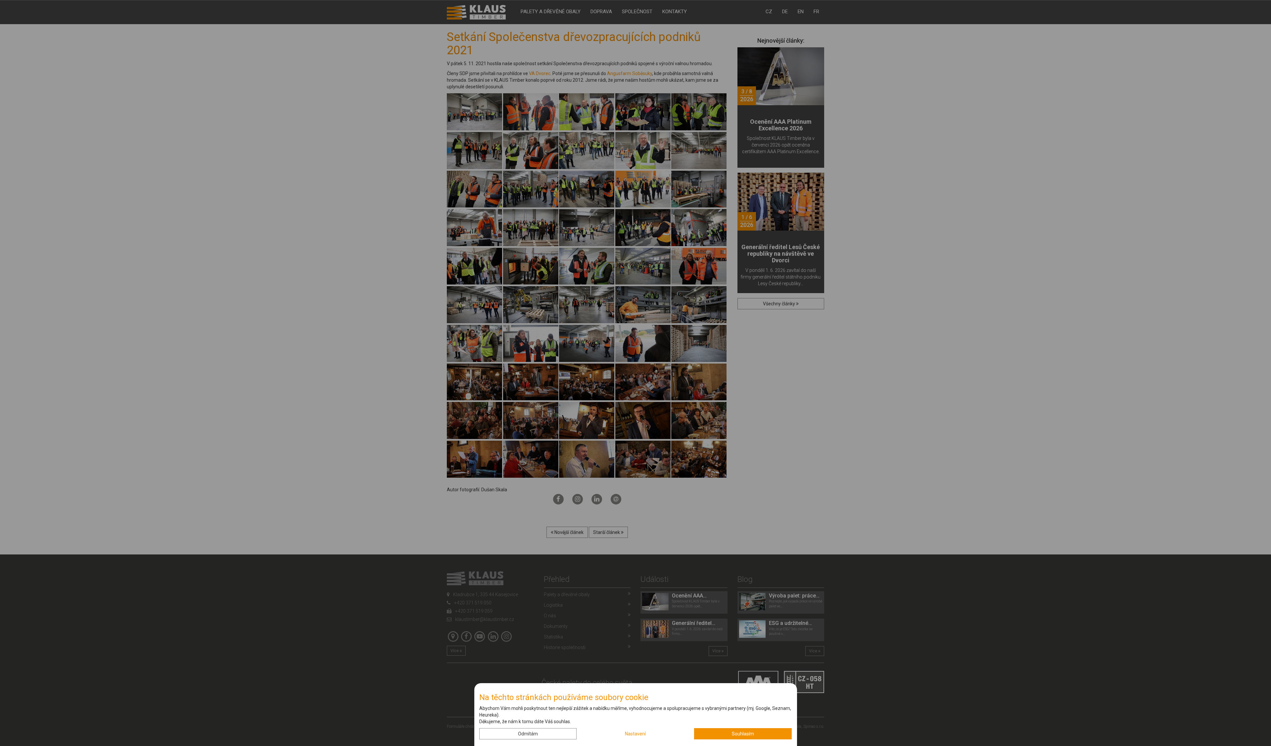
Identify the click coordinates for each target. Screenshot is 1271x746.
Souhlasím (743, 733)
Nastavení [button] (635, 733)
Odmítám (528, 733)
